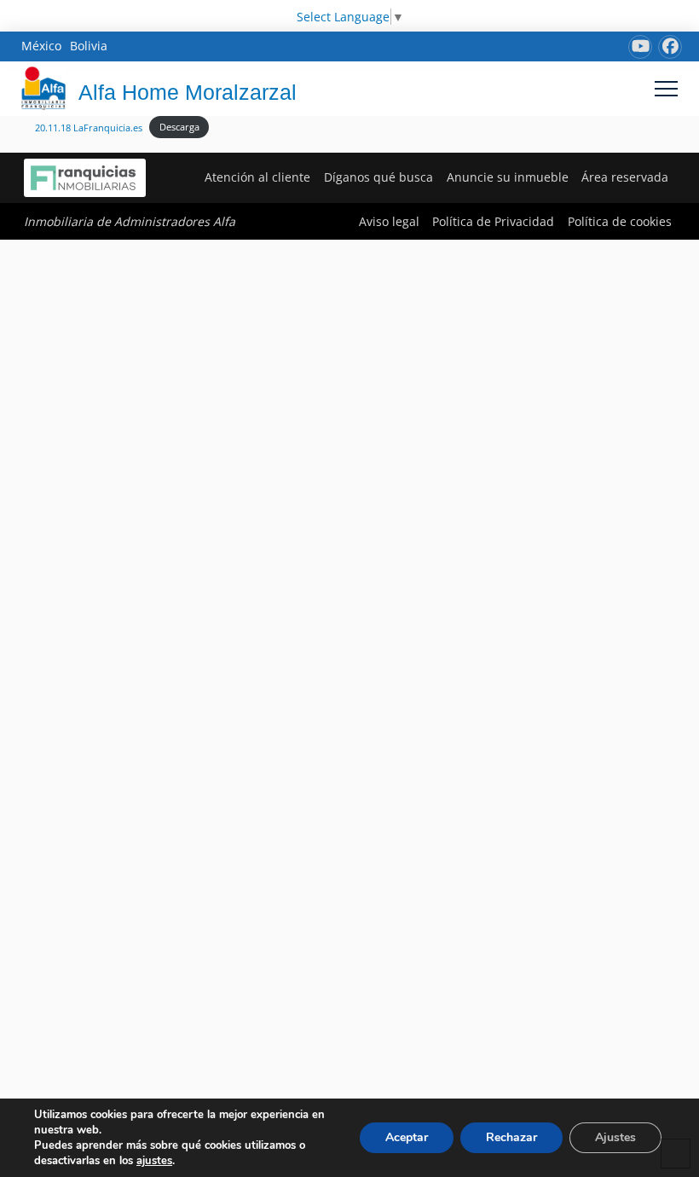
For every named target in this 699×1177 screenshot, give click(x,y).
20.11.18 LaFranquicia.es (88, 126)
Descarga (179, 126)
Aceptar (406, 1137)
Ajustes (615, 1137)
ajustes (154, 1160)
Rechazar (511, 1137)
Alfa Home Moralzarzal (187, 92)
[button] (666, 88)
